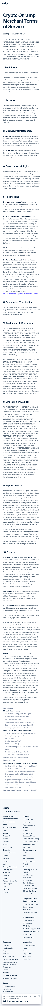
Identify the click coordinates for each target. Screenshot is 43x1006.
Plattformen (27, 853)
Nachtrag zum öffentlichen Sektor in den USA (20, 790)
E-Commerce (27, 833)
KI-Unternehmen (28, 858)
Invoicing (6, 858)
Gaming (25, 867)
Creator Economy (29, 861)
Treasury (6, 892)
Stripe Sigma (7, 884)
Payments (6, 872)
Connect (6, 841)
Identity (6, 856)
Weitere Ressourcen (10, 978)
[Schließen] (39, 996)
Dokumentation (28, 920)
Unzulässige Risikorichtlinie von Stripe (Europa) (21, 766)
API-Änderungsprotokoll (31, 929)
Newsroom (27, 951)
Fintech (25, 864)
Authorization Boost (10, 827)
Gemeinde (6, 954)
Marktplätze (27, 847)
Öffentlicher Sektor (30, 891)
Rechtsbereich (8, 708)
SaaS (25, 856)
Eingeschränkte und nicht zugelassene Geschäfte (10, 964)
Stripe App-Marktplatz (31, 904)
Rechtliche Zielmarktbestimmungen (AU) (19, 777)
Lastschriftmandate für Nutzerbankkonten (19, 722)
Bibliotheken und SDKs (31, 932)
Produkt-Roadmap (29, 945)
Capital (5, 833)
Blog (4, 951)
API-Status (27, 926)
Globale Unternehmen (30, 841)
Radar (5, 878)
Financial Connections (10, 853)
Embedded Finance (29, 836)
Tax (4, 887)
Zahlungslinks (8, 870)
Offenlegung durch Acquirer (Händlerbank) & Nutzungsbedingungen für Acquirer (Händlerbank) (20, 735)
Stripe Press (27, 954)
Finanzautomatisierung (31, 839)
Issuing (5, 861)
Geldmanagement (29, 850)
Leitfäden (6, 945)
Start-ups (26, 822)
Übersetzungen (9, 760)
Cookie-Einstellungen (10, 975)
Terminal (6, 889)
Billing (5, 830)
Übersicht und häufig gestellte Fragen (18, 714)
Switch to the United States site (14, 1001)
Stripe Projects (28, 934)
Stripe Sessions (8, 956)
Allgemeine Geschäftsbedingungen (17, 716)
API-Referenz (27, 923)
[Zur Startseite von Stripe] (5, 808)
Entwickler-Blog (28, 937)
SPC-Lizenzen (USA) (12, 744)
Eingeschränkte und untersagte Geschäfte (19, 725)
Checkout (6, 836)
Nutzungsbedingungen (13, 719)
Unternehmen (28, 819)
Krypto (5, 844)
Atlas (5, 825)
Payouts (6, 875)
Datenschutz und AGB (10, 959)
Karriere (26, 948)
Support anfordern (9, 986)
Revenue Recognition (10, 881)
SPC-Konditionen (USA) (13, 741)
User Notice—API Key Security (15, 769)
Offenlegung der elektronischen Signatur (19, 728)
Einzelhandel (27, 894)
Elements (6, 850)
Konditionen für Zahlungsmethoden (17, 752)
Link (4, 864)
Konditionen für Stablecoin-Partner (17, 755)
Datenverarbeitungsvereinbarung (15, 757)
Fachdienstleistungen (30, 888)
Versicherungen (28, 875)
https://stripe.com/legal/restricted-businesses (20, 294)
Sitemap (6, 973)
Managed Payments (10, 867)
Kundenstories (8, 948)
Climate (5, 839)
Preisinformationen (9, 822)
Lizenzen (6, 970)
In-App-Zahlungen (29, 844)
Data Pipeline (7, 847)
